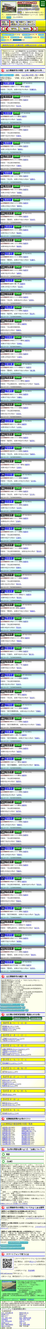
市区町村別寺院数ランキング (10, 1004)
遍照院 (9, 759)
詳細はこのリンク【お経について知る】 (14, 1203)
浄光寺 (9, 404)
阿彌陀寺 (9, 83)
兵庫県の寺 (26, 1129)
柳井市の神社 (14, 37)
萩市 (7, 1080)
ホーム (8, 17)
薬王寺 (9, 921)
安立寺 (8, 97)
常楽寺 (9, 377)
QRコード (32, 1261)
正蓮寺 (9, 528)
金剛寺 (9, 267)
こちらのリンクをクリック (35, 1218)
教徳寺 (9, 240)
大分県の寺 (6, 1144)
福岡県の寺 (6, 1140)
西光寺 (9, 545)
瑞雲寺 (9, 434)
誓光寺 (9, 591)
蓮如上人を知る (5, 1326)
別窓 (22, 1004)
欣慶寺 (9, 253)
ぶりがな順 (7, 1018)
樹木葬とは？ (5, 1314)
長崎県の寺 (6, 1142)
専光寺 (9, 618)
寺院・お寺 (22, 1323)
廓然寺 (8, 200)
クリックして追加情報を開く (14, 1309)
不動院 (9, 705)
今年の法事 (22, 1316)
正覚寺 (9, 461)
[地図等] (27, 86)
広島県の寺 (26, 1135)
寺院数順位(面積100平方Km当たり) (12, 1010)
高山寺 (9, 307)
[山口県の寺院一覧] (30, 75)
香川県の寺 (26, 1137)
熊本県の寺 (26, 1142)
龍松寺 (9, 948)
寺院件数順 (36, 1018)
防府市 (8, 1086)
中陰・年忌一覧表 (24, 1319)
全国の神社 (26, 35)
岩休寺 (9, 213)
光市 (7, 1082)
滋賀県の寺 (6, 1128)
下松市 (9, 1040)
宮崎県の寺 (26, 1144)
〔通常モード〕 (6, 75)
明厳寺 (9, 862)
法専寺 (9, 788)
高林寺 (9, 321)
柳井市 (8, 1103)
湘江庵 (9, 364)
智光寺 (9, 661)
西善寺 (9, 558)
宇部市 (7, 1030)
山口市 (9, 1105)
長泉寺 (9, 675)
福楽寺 (9, 745)
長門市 (8, 1072)
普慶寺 (9, 732)
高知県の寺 (26, 1138)
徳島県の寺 (6, 1137)
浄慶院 (9, 391)
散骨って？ (4, 1316)
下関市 (10, 1051)
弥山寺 (9, 908)
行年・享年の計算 (6, 1321)
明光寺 (9, 878)
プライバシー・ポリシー (10, 1299)
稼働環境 (23, 1299)
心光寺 (9, 421)
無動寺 (9, 818)
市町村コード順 (21, 1018)
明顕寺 (9, 848)
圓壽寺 (8, 143)
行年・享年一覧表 (6, 1318)
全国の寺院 (28, 37)
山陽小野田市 (14, 1049)
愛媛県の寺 (6, 1138)
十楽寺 (9, 351)
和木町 (9, 1113)
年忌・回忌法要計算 (7, 1312)
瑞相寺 (9, 448)
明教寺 (9, 832)
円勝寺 (8, 156)
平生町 (10, 1084)
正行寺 (9, 488)
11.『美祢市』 (25, 29)
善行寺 (9, 648)
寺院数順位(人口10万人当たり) (10, 1007)
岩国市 (9, 1028)
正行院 (9, 475)
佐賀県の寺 (26, 1140)
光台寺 (9, 280)
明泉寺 (9, 892)
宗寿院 (9, 337)
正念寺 (9, 501)
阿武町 (9, 1026)
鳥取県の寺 (6, 1133)
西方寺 (9, 575)
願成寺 (9, 226)
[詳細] (19, 83)
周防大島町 (15, 1055)
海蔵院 (8, 186)
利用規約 (31, 1299)
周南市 (10, 1053)
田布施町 (11, 1063)
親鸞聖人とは (5, 1323)
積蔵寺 (9, 605)
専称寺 (9, 634)
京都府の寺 (26, 1128)
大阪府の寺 (6, 1129)
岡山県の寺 (6, 1135)
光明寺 (9, 294)
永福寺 (8, 113)
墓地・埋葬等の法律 (25, 1318)
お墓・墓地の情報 (24, 1324)
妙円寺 (9, 802)
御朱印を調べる (23, 1312)
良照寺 (9, 962)
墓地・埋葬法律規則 (7, 1324)
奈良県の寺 (6, 1131)
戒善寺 (8, 173)
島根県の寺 (26, 1133)
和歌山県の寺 (26, 1131)
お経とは (22, 1321)
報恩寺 (9, 772)
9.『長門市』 (13, 29)
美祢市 (7, 1094)
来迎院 (9, 935)
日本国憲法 (4, 1319)
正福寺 (9, 515)
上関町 (12, 1039)
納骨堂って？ (23, 1314)
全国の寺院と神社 (8, 35)
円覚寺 (8, 126)
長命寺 (9, 691)
